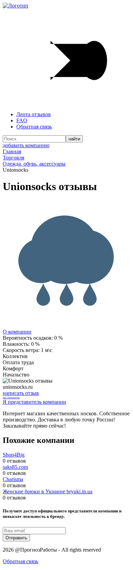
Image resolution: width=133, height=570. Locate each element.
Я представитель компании (34, 402)
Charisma (13, 479)
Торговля (13, 157)
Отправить (16, 537)
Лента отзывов (33, 114)
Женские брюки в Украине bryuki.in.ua (47, 491)
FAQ (21, 120)
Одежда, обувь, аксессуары (34, 164)
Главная (12, 151)
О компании (17, 332)
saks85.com (15, 467)
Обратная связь (34, 126)
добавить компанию (26, 145)
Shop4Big (14, 455)
